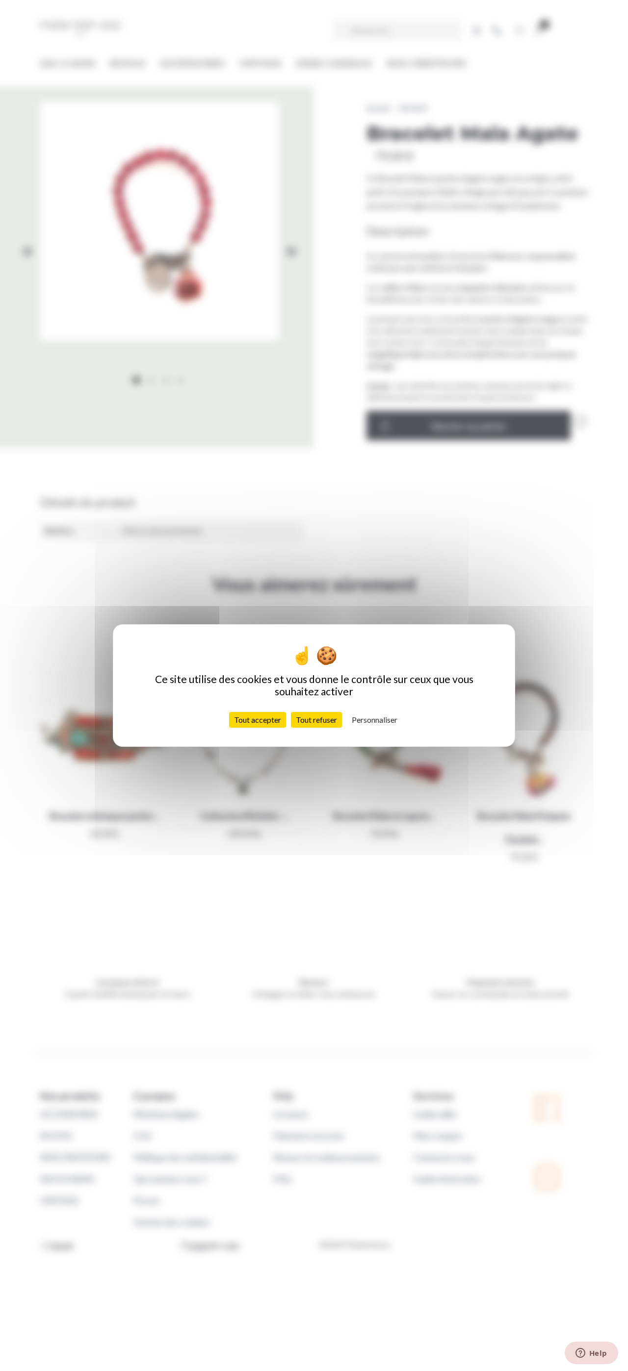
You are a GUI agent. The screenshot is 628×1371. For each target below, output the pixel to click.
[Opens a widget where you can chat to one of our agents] (591, 1354)
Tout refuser (316, 719)
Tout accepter (257, 719)
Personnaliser (374, 719)
